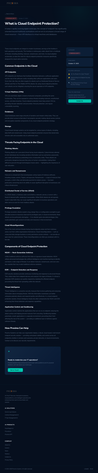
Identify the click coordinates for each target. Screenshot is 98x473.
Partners (7, 454)
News (6, 451)
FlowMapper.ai (9, 428)
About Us (7, 445)
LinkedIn (86, 469)
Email (91, 469)
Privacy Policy (9, 460)
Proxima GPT (8, 434)
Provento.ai (8, 431)
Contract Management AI (12, 415)
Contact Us (79, 101)
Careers (7, 448)
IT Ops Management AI (11, 418)
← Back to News (9, 14)
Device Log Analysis (10, 412)
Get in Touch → (15, 370)
